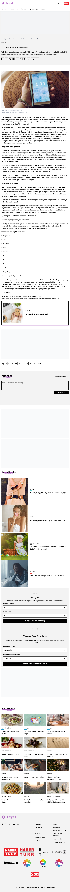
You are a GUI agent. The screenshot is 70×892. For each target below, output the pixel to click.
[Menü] (62, 3)
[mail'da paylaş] (21, 59)
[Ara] (59, 3)
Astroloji (11, 9)
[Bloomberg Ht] (59, 852)
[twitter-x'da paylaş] (6, 59)
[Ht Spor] (43, 852)
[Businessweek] (11, 863)
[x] (6, 824)
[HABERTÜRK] (66, 3)
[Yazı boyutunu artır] (28, 59)
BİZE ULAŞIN (56, 827)
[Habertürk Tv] (27, 852)
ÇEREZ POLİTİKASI (58, 839)
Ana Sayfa (4, 39)
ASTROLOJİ (38, 827)
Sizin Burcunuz (8, 604)
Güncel (43, 9)
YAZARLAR (38, 824)
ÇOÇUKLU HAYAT (40, 837)
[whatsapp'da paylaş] (17, 59)
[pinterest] (18, 824)
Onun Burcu (7, 612)
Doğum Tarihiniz (9, 646)
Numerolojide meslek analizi (25, 216)
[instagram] (10, 824)
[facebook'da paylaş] (2, 59)
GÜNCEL (37, 840)
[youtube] (14, 824)
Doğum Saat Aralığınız (11, 655)
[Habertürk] (11, 852)
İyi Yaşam (24, 9)
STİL (36, 831)
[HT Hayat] (35, 817)
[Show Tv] (27, 863)
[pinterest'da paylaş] (24, 59)
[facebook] (2, 824)
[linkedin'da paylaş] (13, 59)
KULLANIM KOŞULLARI (59, 831)
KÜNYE (54, 824)
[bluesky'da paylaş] (10, 59)
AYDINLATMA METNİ (58, 842)
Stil (17, 9)
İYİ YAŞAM (38, 834)
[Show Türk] (43, 863)
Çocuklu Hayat (34, 9)
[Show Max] (59, 863)
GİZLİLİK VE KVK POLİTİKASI (57, 835)
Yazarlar (3, 9)
